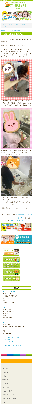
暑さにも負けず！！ (17, 220)
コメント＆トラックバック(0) (25, 214)
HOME (3, 31)
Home (4, 365)
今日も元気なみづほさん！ (15, 31)
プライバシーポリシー (11, 337)
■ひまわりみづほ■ (9, 292)
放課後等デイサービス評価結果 (14, 346)
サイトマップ (9, 342)
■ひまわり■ (7, 307)
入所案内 (11, 24)
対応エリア (5, 387)
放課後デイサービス (8, 395)
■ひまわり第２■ (8, 322)
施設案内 (17, 24)
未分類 (17, 214)
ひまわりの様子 (7, 391)
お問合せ (7, 26)
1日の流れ (5, 24)
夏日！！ (21, 218)
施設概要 (23, 24)
